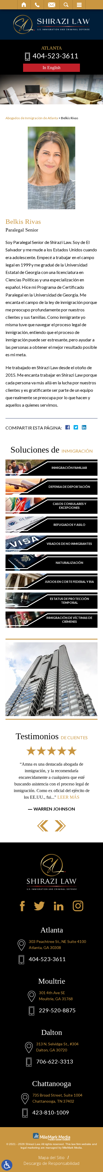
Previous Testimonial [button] (42, 825)
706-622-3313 (54, 1061)
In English (51, 67)
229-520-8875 (57, 1010)
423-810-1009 (50, 1112)
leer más (68, 797)
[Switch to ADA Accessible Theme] (6, 1165)
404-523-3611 (55, 55)
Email (51, 4)
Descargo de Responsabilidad (51, 1163)
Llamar (37, 4)
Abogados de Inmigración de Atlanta (31, 118)
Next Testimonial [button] (60, 825)
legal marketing (30, 1147)
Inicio (24, 4)
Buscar (66, 4)
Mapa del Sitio (51, 1157)
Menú (79, 4)
